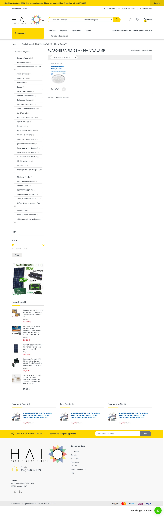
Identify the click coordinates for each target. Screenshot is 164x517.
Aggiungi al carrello (62, 89)
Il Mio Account (147, 9)
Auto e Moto (23, 78)
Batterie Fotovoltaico (26, 96)
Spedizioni (76, 30)
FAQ (72, 473)
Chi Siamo (52, 30)
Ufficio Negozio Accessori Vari (27, 204)
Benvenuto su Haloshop (20, 9)
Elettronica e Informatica (27, 117)
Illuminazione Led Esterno (28, 148)
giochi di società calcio (27, 144)
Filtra (17, 255)
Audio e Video (24, 74)
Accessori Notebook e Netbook (27, 68)
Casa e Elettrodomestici (28, 109)
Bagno (20, 87)
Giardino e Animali (25, 135)
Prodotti (74, 466)
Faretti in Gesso (24, 122)
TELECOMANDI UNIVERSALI (29, 199)
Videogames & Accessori (27, 215)
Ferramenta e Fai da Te (27, 130)
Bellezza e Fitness (25, 100)
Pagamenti (64, 30)
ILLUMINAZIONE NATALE (28, 157)
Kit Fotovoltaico (25, 161)
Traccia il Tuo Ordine (128, 9)
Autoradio (22, 82)
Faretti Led (22, 126)
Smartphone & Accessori (27, 194)
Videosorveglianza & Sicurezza (27, 220)
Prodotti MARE (24, 186)
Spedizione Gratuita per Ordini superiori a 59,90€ (132, 30)
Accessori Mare (24, 62)
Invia (146, 434)
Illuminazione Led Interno (56, 64)
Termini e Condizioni (59, 36)
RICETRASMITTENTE (26, 190)
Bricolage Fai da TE (26, 104)
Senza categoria (25, 58)
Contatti (88, 30)
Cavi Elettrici (23, 113)
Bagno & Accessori (25, 91)
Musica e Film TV (24, 177)
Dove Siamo (110, 9)
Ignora (157, 3)
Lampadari (22, 165)
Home (14, 44)
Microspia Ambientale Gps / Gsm (28, 171)
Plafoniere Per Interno (27, 181)
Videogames (23, 210)
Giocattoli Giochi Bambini (27, 139)
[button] (158, 510)
